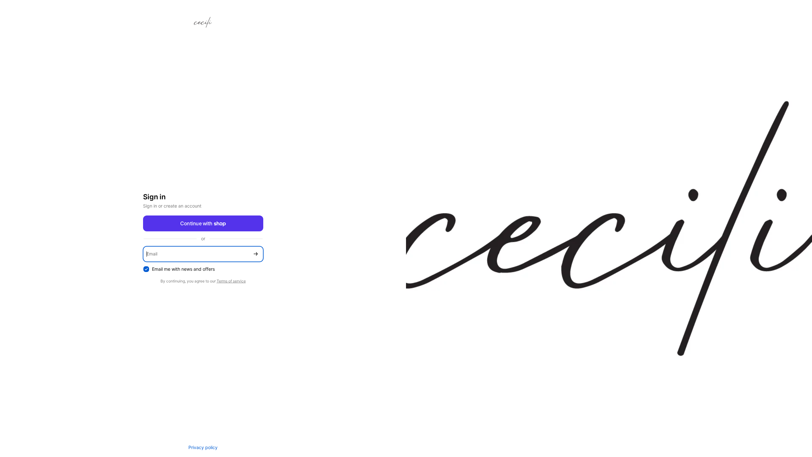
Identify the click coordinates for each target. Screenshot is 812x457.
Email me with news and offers (183, 269)
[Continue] (255, 254)
